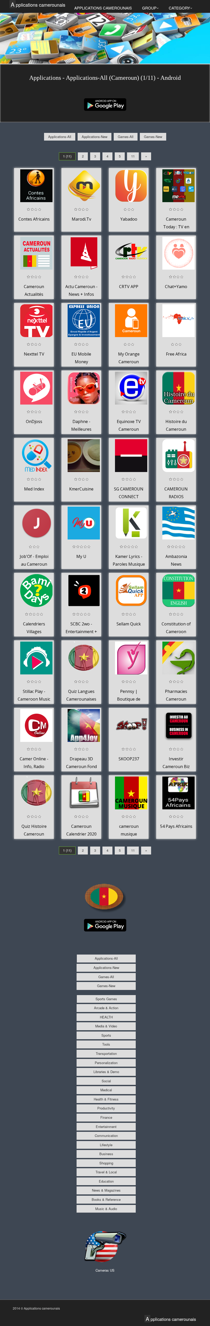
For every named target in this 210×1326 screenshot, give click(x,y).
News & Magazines (106, 1190)
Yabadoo (128, 219)
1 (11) (67, 156)
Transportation (106, 1053)
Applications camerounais (38, 4)
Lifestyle (106, 1144)
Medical (106, 1089)
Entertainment (106, 1126)
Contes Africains (34, 219)
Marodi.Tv (81, 219)
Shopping (106, 1163)
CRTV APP (128, 286)
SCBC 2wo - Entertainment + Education (81, 631)
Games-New (153, 136)
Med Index (34, 489)
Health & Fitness (106, 1099)
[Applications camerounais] (105, 104)
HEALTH (106, 1017)
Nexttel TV (34, 354)
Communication (106, 1135)
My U (81, 556)
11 (133, 156)
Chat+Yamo (176, 286)
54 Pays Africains (176, 826)
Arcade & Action (106, 1007)
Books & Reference (106, 1199)
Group (149, 8)
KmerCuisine (81, 489)
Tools (106, 1044)
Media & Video (106, 1026)
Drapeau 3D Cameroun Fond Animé (81, 766)
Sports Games (106, 998)
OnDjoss (34, 421)
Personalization (106, 1062)
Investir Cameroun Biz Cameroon (176, 766)
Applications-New (94, 136)
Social (106, 1080)
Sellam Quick (129, 624)
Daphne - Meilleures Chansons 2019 (81, 429)
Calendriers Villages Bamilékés (34, 631)
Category (179, 8)
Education (106, 1181)
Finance (106, 1117)
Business (106, 1153)
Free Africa (176, 354)
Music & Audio (106, 1208)
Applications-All (59, 136)
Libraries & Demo (106, 1071)
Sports (106, 1035)
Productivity (106, 1108)
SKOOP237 (129, 759)
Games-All (125, 136)
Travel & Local (106, 1172)
